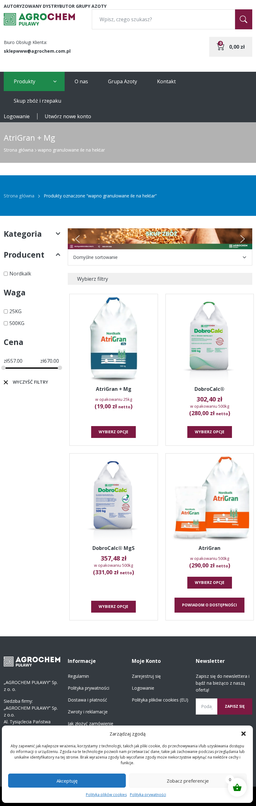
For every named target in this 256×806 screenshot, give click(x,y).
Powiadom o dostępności (209, 605)
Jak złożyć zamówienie (90, 723)
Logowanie (17, 116)
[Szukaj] (243, 19)
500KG (16, 323)
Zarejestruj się (146, 676)
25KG (15, 311)
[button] (243, 734)
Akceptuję (67, 781)
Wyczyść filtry (30, 382)
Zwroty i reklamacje (88, 712)
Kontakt (166, 81)
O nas (81, 81)
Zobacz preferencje (188, 781)
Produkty (24, 81)
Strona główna (18, 150)
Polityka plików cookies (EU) (160, 700)
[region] (160, 238)
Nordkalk (20, 273)
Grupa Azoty (122, 81)
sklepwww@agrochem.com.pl (37, 51)
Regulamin (78, 676)
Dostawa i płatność (87, 700)
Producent (24, 254)
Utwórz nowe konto (68, 116)
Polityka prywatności (148, 794)
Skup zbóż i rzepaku (37, 100)
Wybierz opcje (113, 432)
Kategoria (23, 233)
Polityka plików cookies (106, 794)
